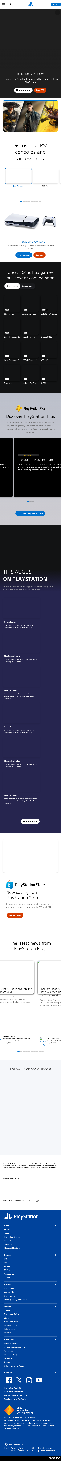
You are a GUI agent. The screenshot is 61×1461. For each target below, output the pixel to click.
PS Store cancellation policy (15, 1347)
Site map (34, 1449)
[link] (21, 614)
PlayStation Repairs (12, 1321)
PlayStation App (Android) (14, 1391)
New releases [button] (12, 286)
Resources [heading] (9, 1339)
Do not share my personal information (46, 1449)
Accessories (9, 1274)
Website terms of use (24, 1449)
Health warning (10, 1354)
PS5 (5, 1259)
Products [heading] (8, 1255)
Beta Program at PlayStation (15, 1399)
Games (7, 1277)
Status (6, 1318)
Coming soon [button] (27, 286)
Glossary (7, 1362)
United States (14, 1445)
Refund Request (10, 1329)
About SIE (8, 1229)
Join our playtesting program (15, 1395)
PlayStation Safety (11, 1314)
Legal (6, 1448)
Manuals (7, 1332)
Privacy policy (13, 1449)
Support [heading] (8, 1306)
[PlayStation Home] (30, 4)
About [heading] (7, 1225)
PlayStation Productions (13, 1240)
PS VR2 (7, 1266)
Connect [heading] (8, 1372)
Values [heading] (7, 1284)
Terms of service (11, 1343)
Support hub (9, 1310)
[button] (30, 116)
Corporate (8, 1244)
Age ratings (8, 1351)
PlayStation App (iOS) (12, 1388)
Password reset (10, 1325)
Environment (9, 1288)
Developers (8, 1358)
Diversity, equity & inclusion (15, 1299)
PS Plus (7, 1270)
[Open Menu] (3, 4)
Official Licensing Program (14, 1366)
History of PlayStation (12, 1248)
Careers (7, 1233)
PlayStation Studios (12, 1237)
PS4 (5, 1262)
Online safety (9, 1296)
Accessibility (9, 1292)
